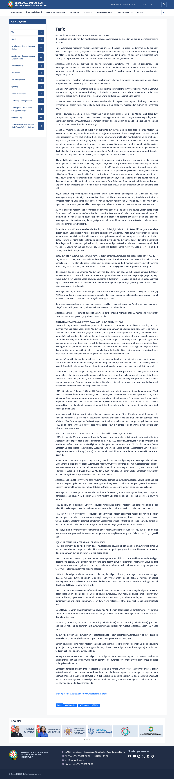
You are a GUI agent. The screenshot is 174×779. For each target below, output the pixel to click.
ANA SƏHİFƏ (16, 12)
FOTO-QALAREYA (125, 12)
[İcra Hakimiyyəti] (10, 4)
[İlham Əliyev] (23, 731)
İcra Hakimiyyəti (34, 12)
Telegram (85, 705)
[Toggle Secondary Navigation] (164, 12)
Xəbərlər (74, 12)
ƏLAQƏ (140, 12)
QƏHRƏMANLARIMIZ (105, 12)
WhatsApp (72, 705)
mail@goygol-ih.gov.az (74, 760)
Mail (96, 705)
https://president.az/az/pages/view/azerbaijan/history (81, 693)
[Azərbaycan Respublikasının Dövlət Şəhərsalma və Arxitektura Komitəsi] (151, 731)
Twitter (59, 705)
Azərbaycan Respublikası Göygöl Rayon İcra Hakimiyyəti (31, 4)
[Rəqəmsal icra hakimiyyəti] (100, 731)
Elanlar (88, 12)
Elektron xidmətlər (55, 12)
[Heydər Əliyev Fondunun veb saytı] (74, 731)
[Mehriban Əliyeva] (48, 731)
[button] (84, 739)
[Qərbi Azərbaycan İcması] (125, 731)
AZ (152, 4)
